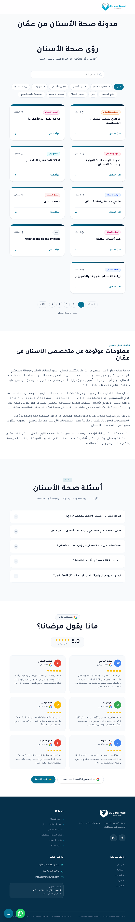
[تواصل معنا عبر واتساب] (20, 913)
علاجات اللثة (56, 846)
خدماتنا (120, 870)
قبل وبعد (119, 875)
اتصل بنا (120, 886)
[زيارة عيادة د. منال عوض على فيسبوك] (122, 838)
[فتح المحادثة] (8, 913)
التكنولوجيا (39, 87)
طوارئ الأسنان (59, 87)
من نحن (120, 865)
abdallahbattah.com (62, 917)
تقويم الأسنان (77, 94)
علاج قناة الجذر (55, 830)
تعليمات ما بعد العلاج (31, 94)
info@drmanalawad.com (47, 877)
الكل (119, 87)
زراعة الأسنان (20, 87)
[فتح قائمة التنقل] (12, 7)
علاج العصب (108, 94)
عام (93, 94)
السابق (91, 304)
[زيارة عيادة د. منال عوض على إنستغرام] (113, 838)
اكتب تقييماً (41, 779)
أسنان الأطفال (79, 87)
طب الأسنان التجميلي (52, 824)
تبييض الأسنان (56, 94)
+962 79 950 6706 (50, 871)
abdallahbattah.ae (40, 917)
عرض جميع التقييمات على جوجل (78, 779)
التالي (42, 304)
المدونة (120, 881)
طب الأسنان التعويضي (51, 835)
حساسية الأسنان (101, 87)
